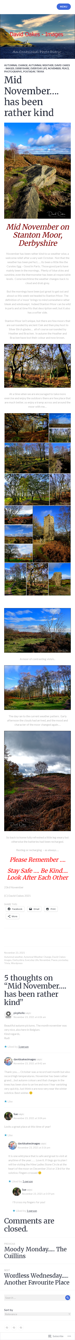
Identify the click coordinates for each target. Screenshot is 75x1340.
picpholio (19, 1012)
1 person (23, 1046)
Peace (65, 68)
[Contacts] (21, 1327)
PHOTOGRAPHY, (13, 71)
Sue (16, 1114)
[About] (14, 1327)
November (54, 68)
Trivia (40, 71)
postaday (29, 71)
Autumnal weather (41, 65)
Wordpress (16, 963)
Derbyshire (22, 68)
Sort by (8, 1309)
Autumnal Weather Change (37, 956)
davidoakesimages (25, 1059)
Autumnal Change (16, 65)
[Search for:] (37, 1297)
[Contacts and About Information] (7, 1327)
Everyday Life (39, 68)
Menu (63, 6)
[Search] (68, 1298)
